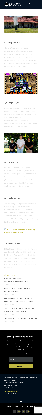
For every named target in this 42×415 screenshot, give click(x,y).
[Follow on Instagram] (19, 411)
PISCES (8, 43)
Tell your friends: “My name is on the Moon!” (21, 318)
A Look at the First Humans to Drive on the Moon (19, 194)
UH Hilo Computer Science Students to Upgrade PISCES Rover (20, 158)
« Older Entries (10, 275)
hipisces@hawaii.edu (11, 391)
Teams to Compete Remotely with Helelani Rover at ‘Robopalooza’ (19, 99)
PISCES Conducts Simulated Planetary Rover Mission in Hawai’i (19, 239)
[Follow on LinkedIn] (28, 411)
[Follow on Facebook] (14, 411)
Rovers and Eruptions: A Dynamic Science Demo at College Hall (18, 39)
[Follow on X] (23, 411)
